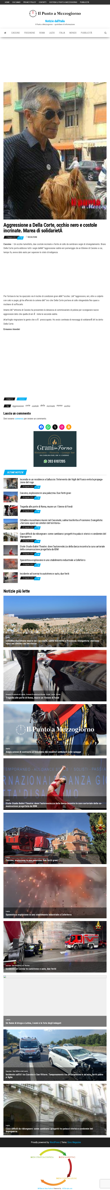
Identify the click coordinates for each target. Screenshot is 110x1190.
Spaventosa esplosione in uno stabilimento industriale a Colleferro (52, 560)
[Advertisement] (55, 59)
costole (35, 406)
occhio (67, 406)
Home (7, 2)
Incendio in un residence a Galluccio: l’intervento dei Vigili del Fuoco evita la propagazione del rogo (61, 481)
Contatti (42, 2)
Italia (62, 32)
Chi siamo (16, 2)
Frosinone (29, 32)
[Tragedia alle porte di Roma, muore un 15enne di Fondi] (10, 510)
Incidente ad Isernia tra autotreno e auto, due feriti (44, 573)
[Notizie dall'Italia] (5, 33)
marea (59, 405)
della (42, 405)
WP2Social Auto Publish (45, 1188)
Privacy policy (29, 2)
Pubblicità (84, 2)
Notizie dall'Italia (55, 21)
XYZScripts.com (67, 1188)
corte (27, 405)
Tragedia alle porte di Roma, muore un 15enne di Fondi (46, 506)
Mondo (72, 32)
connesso (19, 418)
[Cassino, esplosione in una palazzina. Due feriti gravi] (10, 496)
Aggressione (18, 406)
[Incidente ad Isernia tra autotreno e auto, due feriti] (10, 577)
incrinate (51, 406)
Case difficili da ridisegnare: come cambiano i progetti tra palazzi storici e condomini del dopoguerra (63, 535)
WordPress (55, 1142)
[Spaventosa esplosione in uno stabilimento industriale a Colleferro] (10, 564)
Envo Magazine (74, 1142)
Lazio (52, 32)
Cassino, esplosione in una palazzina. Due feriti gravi (45, 492)
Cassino (15, 32)
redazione (32, 237)
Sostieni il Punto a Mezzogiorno (63, 2)
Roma (42, 32)
